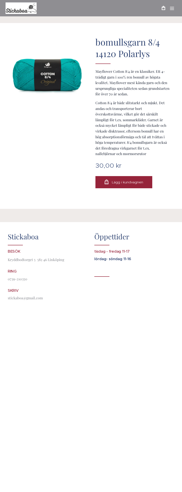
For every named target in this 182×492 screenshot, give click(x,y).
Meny (172, 8)
